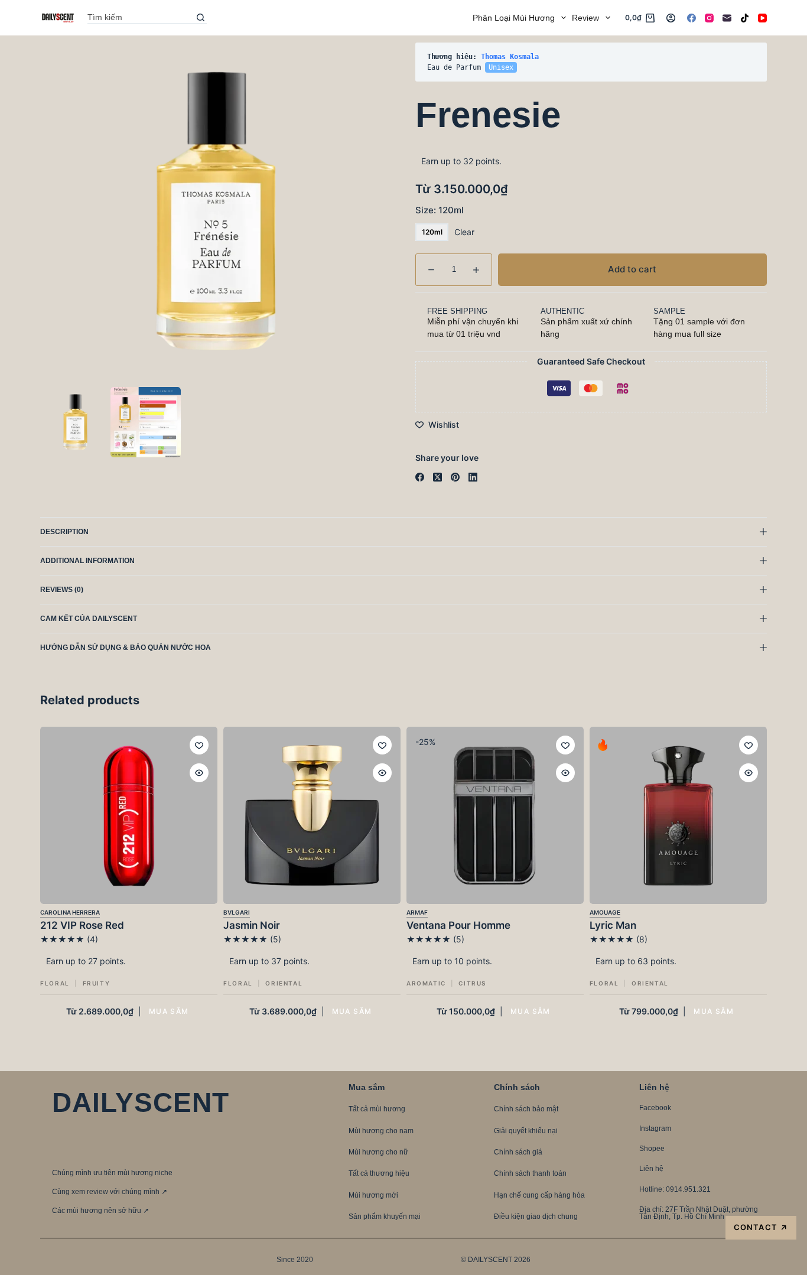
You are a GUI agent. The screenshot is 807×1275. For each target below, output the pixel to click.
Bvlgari (236, 912)
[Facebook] (691, 18)
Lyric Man (613, 925)
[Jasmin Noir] (312, 815)
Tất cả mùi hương (377, 1109)
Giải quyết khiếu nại (526, 1131)
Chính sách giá (518, 1152)
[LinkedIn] (472, 477)
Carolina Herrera (70, 912)
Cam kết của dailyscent (89, 618)
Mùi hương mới (373, 1195)
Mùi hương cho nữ (378, 1152)
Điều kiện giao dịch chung (536, 1216)
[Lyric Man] (678, 815)
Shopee (652, 1148)
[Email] (727, 18)
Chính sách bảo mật (526, 1109)
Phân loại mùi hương (514, 17)
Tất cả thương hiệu (379, 1173)
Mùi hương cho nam (381, 1131)
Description (64, 532)
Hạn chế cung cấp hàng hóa (539, 1195)
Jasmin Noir (251, 925)
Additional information (87, 561)
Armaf (417, 912)
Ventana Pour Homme (458, 925)
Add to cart (731, 61)
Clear (464, 232)
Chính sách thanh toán (530, 1173)
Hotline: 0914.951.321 (675, 1189)
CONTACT (761, 1227)
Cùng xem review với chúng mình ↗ (109, 1192)
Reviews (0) (61, 590)
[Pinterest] (455, 477)
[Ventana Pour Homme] (495, 815)
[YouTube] (762, 18)
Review (585, 17)
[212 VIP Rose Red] (128, 815)
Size (439, 210)
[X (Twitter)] (437, 477)
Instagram (655, 1128)
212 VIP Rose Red (82, 925)
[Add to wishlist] (199, 745)
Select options (169, 1011)
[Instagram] (709, 18)
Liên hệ (651, 1169)
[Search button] (201, 18)
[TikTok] (744, 18)
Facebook (655, 1108)
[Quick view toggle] (199, 772)
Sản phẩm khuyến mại (385, 1216)
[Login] (670, 18)
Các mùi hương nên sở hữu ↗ (100, 1210)
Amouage (605, 912)
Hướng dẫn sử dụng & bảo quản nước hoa (125, 647)
